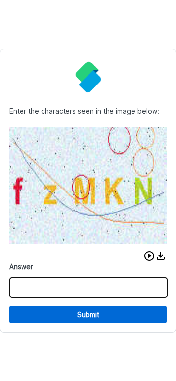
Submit (88, 314)
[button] (149, 256)
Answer (21, 266)
